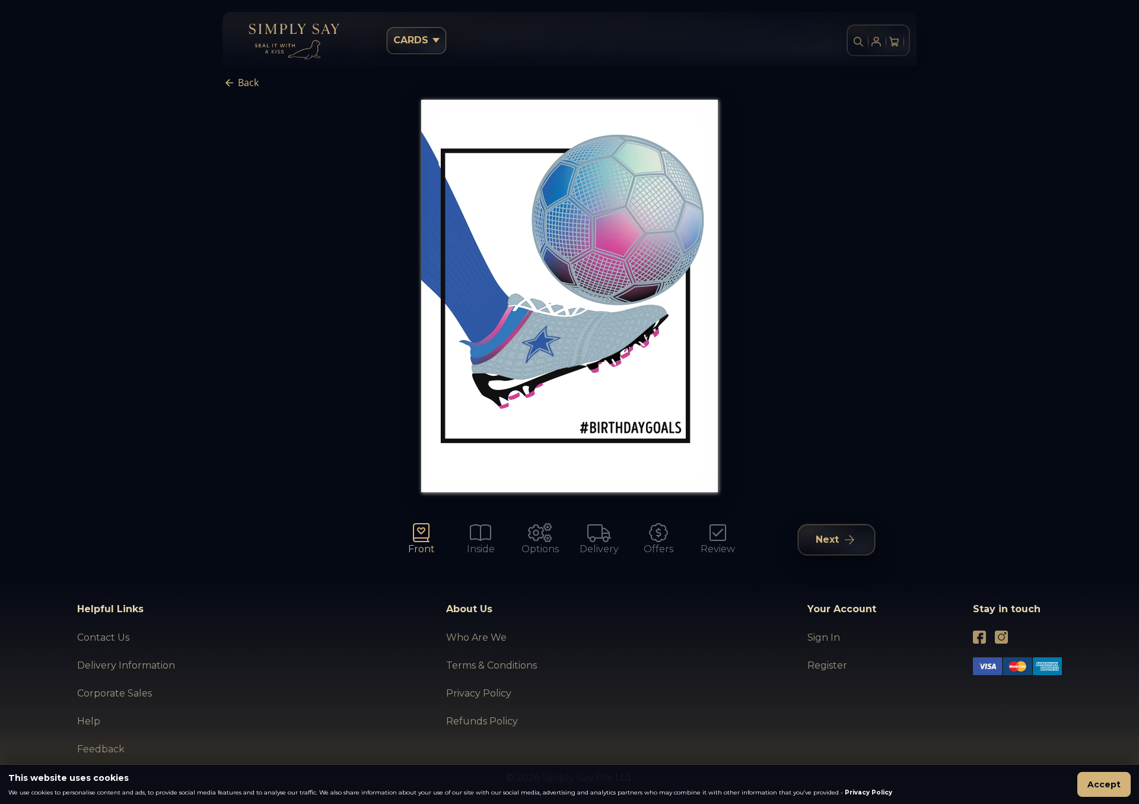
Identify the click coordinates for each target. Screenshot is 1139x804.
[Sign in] (876, 41)
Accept (1104, 784)
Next (827, 539)
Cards (410, 40)
